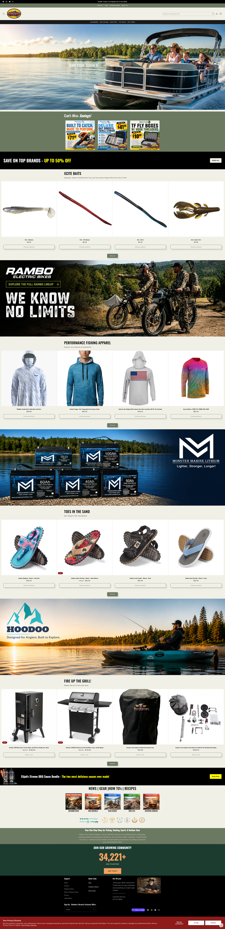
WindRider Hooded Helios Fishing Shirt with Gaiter (29, 409)
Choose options (29, 247)
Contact (100, 5)
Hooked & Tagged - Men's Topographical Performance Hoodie (85, 409)
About (66, 882)
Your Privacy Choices (28, 925)
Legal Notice (68, 898)
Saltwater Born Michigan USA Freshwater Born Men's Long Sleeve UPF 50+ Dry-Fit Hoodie (140, 409)
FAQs (106, 5)
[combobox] (188, 13)
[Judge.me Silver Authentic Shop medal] (120, 820)
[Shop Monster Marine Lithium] (112, 467)
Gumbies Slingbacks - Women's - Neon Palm (29, 578)
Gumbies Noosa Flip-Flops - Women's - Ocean (196, 578)
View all (112, 256)
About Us (125, 5)
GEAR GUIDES (112, 811)
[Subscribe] (94, 909)
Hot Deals (122, 22)
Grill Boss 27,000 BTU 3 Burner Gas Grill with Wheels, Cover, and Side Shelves (85, 747)
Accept (196, 923)
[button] (4, 14)
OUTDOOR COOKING (151, 811)
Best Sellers (104, 22)
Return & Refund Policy (71, 892)
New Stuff (113, 22)
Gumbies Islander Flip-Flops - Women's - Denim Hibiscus (84, 578)
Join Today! (113, 871)
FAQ (89, 883)
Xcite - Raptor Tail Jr (196, 239)
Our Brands (94, 22)
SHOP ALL (215, 160)
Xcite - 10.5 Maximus (85, 239)
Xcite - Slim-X (140, 239)
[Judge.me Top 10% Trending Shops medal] (142, 820)
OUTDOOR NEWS (73, 811)
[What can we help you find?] (213, 14)
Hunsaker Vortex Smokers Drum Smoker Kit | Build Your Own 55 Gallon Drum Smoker (196, 747)
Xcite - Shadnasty (29, 239)
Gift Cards (131, 22)
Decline (213, 923)
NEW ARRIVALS (93, 811)
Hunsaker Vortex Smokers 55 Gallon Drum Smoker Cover (140, 747)
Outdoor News (115, 5)
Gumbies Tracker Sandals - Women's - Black (140, 578)
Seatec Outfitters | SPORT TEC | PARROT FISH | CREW (196, 409)
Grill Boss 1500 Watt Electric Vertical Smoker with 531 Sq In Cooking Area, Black (29, 747)
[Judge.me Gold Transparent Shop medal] (105, 820)
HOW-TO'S (132, 811)
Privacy (66, 895)
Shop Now (215, 776)
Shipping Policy (69, 889)
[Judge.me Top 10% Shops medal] (134, 820)
